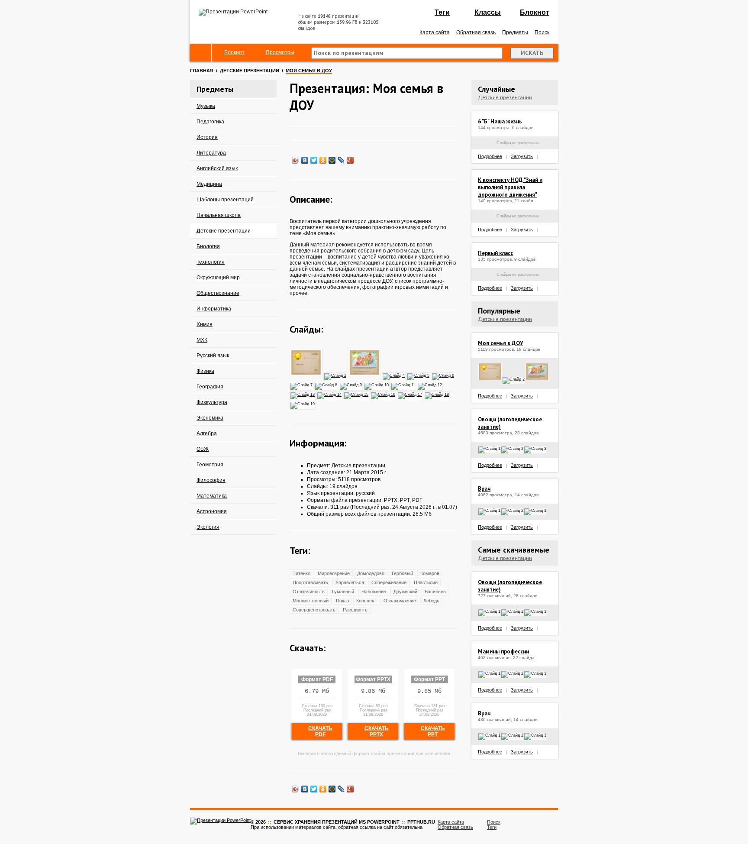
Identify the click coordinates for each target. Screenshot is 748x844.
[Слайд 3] (365, 375)
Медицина (209, 184)
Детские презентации (249, 70)
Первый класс (495, 253)
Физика (205, 371)
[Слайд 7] (302, 385)
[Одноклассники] (323, 160)
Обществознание (218, 293)
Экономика (210, 418)
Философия (211, 480)
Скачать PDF (320, 731)
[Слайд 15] (356, 394)
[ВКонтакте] (305, 160)
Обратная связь (476, 32)
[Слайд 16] (383, 394)
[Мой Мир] (332, 160)
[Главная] (201, 52)
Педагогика (210, 122)
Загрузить (522, 156)
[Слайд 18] (437, 394)
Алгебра (207, 433)
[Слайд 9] (351, 385)
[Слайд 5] (418, 375)
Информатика (214, 309)
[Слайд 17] (410, 394)
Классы (487, 12)
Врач (484, 488)
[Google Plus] (350, 160)
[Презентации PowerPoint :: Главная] (233, 12)
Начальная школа (219, 215)
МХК (202, 340)
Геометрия (210, 465)
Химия (205, 324)
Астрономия (212, 511)
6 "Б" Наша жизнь (500, 121)
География (210, 387)
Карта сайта (434, 32)
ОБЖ (203, 449)
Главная (201, 70)
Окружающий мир (218, 278)
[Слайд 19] (303, 404)
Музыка (206, 106)
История (207, 137)
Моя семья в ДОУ (500, 343)
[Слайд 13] (303, 394)
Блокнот (534, 12)
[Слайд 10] (377, 385)
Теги (442, 12)
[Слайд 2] (335, 375)
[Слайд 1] (306, 375)
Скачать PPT (433, 731)
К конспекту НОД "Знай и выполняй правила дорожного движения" (510, 187)
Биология (208, 246)
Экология (208, 527)
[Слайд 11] (403, 385)
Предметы (515, 32)
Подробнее (490, 156)
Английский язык (217, 168)
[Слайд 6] (443, 375)
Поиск (542, 32)
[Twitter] (314, 160)
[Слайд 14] (329, 394)
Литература (211, 153)
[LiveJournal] (341, 160)
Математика (212, 496)
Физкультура (212, 402)
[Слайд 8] (326, 385)
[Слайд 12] (430, 385)
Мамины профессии (503, 651)
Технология (211, 262)
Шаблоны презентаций (225, 200)
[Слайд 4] (394, 375)
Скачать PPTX (376, 731)
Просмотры (280, 52)
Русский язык (213, 355)
